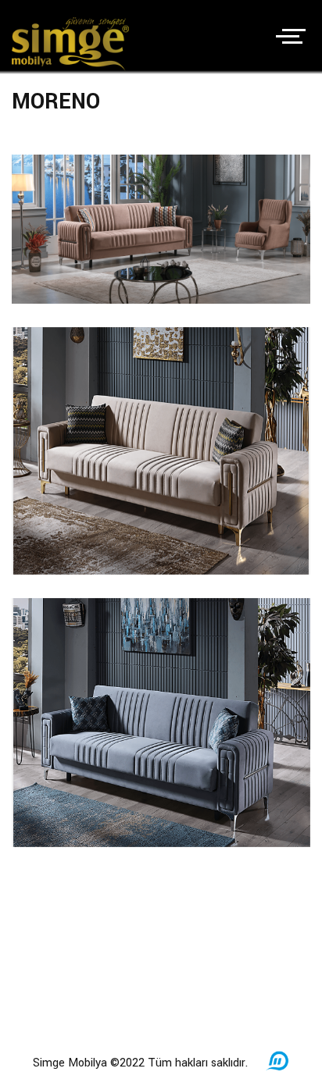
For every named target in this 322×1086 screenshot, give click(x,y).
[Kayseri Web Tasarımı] (277, 1069)
